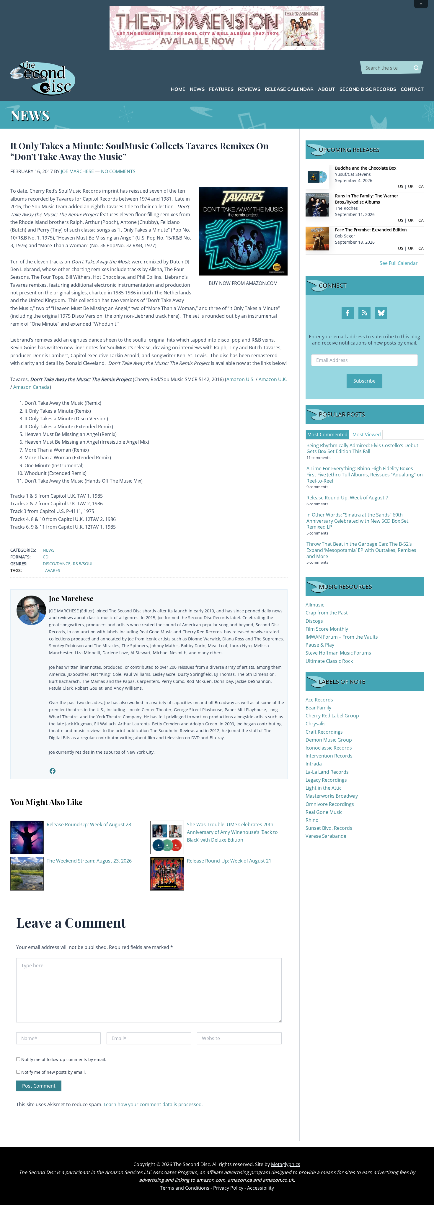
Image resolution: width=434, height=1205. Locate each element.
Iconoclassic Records (329, 748)
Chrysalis (316, 723)
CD (45, 557)
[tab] (327, 434)
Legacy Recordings (326, 780)
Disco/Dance (57, 563)
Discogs (314, 621)
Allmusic (315, 604)
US (400, 186)
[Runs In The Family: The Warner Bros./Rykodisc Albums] (317, 204)
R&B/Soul (83, 563)
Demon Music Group (329, 740)
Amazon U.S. (240, 379)
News (49, 550)
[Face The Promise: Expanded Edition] (317, 238)
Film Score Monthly (327, 629)
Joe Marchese (77, 171)
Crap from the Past (327, 612)
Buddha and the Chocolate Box (365, 168)
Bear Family (318, 707)
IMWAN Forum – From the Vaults (342, 637)
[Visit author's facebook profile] (52, 771)
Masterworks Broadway (332, 796)
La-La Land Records (327, 772)
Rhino (312, 820)
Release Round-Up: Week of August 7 (347, 497)
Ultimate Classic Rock (329, 661)
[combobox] (392, 68)
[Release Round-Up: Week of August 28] (27, 837)
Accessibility (260, 1188)
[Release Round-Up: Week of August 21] (167, 873)
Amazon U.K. (273, 379)
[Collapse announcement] (421, 4)
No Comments (118, 171)
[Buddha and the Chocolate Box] (317, 176)
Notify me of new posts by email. (53, 1072)
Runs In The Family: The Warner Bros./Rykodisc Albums (366, 199)
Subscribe (364, 381)
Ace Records (319, 699)
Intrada (314, 763)
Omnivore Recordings (330, 804)
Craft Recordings (324, 732)
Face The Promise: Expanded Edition (371, 229)
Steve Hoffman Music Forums (338, 653)
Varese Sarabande (326, 836)
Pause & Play (320, 645)
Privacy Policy (228, 1188)
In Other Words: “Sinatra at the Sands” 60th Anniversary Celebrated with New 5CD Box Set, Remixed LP (357, 520)
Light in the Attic (324, 788)
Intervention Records (329, 755)
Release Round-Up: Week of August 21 (229, 861)
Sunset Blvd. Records (329, 828)
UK (411, 186)
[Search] (416, 68)
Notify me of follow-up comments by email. (63, 1059)
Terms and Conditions (184, 1188)
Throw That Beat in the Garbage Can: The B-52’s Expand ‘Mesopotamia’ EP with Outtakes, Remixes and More (361, 550)
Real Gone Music (324, 812)
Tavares (51, 570)
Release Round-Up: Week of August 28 (89, 824)
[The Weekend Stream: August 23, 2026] (27, 873)
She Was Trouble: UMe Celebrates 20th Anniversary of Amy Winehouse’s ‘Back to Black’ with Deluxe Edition (232, 832)
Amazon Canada (31, 387)
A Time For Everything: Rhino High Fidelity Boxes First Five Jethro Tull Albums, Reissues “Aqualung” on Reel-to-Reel (364, 474)
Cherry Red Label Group (332, 715)
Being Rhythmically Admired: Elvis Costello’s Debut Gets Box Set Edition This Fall (362, 448)
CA (421, 186)
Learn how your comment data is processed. (153, 1104)
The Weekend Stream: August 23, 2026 (89, 861)
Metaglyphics (285, 1164)
